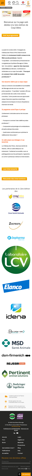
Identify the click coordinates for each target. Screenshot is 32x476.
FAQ (19, 450)
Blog (19, 448)
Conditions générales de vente (10, 466)
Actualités (5, 453)
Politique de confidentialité (11, 428)
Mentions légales (25, 466)
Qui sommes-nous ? (8, 448)
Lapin (19, 437)
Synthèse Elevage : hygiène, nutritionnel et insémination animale (28, 3)
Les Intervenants (10, 169)
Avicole (4, 437)
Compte (9, 3)
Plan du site (5, 468)
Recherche (17, 3)
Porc (3, 440)
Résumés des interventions (14, 179)
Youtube (17, 433)
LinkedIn (14, 433)
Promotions (21, 445)
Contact (20, 453)
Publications (6, 450)
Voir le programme (10, 35)
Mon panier (13, 3)
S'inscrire (5, 461)
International (23, 3)
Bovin (4, 442)
